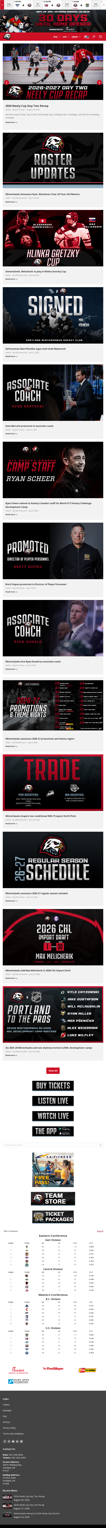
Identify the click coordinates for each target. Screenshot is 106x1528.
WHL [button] (55, 36)
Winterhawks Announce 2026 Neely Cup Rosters (37, 1513)
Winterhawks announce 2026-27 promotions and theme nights (40, 738)
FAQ (5, 1416)
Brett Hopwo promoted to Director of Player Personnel (36, 584)
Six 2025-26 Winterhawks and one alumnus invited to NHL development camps (49, 1047)
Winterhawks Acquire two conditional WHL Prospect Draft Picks (41, 816)
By (19, 109)
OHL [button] (65, 36)
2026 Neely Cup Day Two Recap (27, 106)
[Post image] (7, 1497)
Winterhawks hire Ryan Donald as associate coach (33, 661)
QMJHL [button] (75, 36)
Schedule (7, 1410)
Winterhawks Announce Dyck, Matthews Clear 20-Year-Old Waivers (43, 194)
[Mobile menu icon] (100, 36)
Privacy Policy (9, 1427)
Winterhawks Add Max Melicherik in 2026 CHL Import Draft (38, 970)
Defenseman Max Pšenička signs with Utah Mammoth (36, 348)
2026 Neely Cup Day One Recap (29, 1504)
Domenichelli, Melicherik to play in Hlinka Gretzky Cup (36, 271)
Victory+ (7, 1422)
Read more (10, 122)
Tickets (75, 8)
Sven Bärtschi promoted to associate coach (29, 425)
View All (100, 1231)
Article (8, 109)
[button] (6, 82)
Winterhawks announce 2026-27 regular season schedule (37, 893)
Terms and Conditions (13, 1433)
